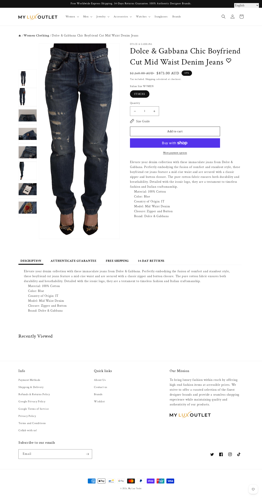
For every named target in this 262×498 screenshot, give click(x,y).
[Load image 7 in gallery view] (27, 189)
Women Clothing (36, 35)
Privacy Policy (27, 416)
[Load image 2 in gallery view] (27, 97)
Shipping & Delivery (30, 387)
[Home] (19, 35)
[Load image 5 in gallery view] (27, 152)
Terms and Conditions (32, 423)
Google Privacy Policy (31, 401)
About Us (100, 380)
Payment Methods (29, 380)
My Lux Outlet (135, 488)
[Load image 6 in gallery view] (27, 171)
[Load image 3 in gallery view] (27, 115)
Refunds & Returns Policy (34, 394)
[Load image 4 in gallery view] (27, 134)
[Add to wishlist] (229, 60)
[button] (72, 16)
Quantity (135, 103)
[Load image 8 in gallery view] (27, 208)
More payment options (175, 152)
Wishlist (99, 401)
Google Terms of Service (33, 409)
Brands (98, 394)
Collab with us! (27, 430)
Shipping (150, 79)
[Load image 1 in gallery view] (27, 78)
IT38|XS (139, 94)
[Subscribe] (87, 454)
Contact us (100, 387)
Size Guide (143, 121)
